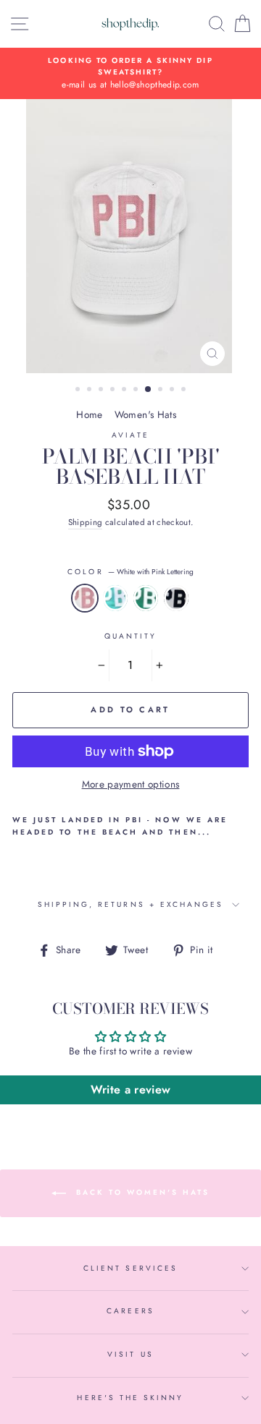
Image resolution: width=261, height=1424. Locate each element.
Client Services (130, 1268)
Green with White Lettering (145, 598)
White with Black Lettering (176, 598)
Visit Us (130, 1354)
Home (89, 414)
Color (130, 571)
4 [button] (113, 390)
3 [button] (102, 390)
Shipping (85, 522)
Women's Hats (145, 414)
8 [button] (161, 390)
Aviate (130, 435)
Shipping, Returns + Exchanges (131, 904)
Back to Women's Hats (141, 1192)
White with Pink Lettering (84, 598)
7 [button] (148, 389)
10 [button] (184, 390)
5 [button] (125, 390)
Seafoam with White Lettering (115, 598)
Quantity (130, 636)
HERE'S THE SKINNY (130, 1397)
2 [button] (90, 390)
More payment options (131, 784)
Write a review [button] (131, 1089)
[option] (130, 74)
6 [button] (137, 390)
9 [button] (173, 390)
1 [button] (79, 390)
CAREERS (130, 1310)
